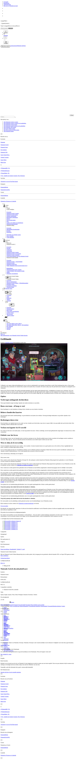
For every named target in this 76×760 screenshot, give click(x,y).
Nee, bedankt (4, 654)
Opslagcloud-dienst (5, 558)
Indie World (9, 310)
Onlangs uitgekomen (11, 216)
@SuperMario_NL (5, 173)
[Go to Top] (38, 331)
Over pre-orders (4, 506)
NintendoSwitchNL (5, 189)
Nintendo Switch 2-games (13, 213)
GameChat (9, 249)
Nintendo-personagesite (12, 224)
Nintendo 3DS (4, 152)
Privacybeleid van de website (37, 604)
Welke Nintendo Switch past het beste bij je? (17, 265)
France (5, 612)
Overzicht (6, 1)
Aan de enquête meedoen (15, 672)
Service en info (30, 493)
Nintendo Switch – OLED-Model (14, 261)
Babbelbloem (10, 268)
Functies (8, 248)
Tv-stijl (23, 549)
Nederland (6, 638)
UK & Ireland (7, 633)
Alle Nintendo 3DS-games (10, 127)
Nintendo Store (4, 147)
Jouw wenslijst (10, 236)
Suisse (5, 631)
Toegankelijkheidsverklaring (54, 606)
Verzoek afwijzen (5, 672)
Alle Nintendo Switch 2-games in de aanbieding (15, 123)
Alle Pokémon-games (9, 131)
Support (16, 604)
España (5, 611)
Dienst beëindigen (24, 606)
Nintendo (3, 142)
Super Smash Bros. (5, 155)
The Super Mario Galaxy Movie (14, 323)
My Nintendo (10, 326)
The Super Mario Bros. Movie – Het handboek (17, 325)
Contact (63, 606)
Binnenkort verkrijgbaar (12, 217)
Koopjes (8, 230)
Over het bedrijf (22, 604)
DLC (8, 221)
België (5, 607)
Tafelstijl (19, 549)
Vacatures (9, 327)
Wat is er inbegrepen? (12, 281)
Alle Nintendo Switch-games (10, 124)
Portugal (5, 628)
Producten (9, 298)
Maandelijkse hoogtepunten (13, 229)
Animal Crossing (5, 157)
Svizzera (6, 646)
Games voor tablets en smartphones (15, 222)
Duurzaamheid (44, 606)
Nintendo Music (10, 287)
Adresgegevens (7, 4)
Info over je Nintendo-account (11, 5)
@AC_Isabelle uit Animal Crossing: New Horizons (13, 175)
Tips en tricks (10, 314)
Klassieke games (10, 284)
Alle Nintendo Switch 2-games (11, 122)
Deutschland (6, 610)
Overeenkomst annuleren (34, 606)
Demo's (8, 218)
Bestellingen (6, 3)
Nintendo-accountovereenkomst (25, 465)
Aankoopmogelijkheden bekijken (18, 45)
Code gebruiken (10, 237)
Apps (8, 296)
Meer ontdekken (4, 555)
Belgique (6, 617)
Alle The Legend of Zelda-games (11, 130)
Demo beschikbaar (5, 549)
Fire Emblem (4, 149)
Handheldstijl (13, 549)
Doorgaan (7, 645)
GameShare (9, 251)
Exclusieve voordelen (12, 285)
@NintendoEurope (5, 170)
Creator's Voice (10, 312)
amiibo (8, 272)
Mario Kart (3, 162)
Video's (8, 299)
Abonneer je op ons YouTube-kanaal (9, 181)
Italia (5, 615)
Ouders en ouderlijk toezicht (7, 604)
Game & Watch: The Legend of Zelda (15, 271)
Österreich (6, 640)
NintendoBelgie (4, 187)
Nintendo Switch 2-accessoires (14, 253)
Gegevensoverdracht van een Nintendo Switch (17, 256)
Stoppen (2, 645)
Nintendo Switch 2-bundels (13, 255)
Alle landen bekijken (8, 628)
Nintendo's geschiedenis (12, 273)
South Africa (7, 627)
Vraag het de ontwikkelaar (13, 311)
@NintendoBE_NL (5, 168)
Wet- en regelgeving (14, 606)
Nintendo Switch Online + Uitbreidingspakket (17, 283)
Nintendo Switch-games (12, 214)
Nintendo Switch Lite (12, 264)
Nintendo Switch (5, 144)
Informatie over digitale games (14, 234)
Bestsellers (9, 232)
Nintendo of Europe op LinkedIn (8, 201)
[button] (39, 205)
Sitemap (8, 329)
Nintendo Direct (10, 308)
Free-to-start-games (11, 220)
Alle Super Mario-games (9, 128)
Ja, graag (9, 654)
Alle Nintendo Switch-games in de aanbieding (14, 126)
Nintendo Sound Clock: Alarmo (14, 269)
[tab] (38, 602)
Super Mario (3, 160)
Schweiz (6, 644)
